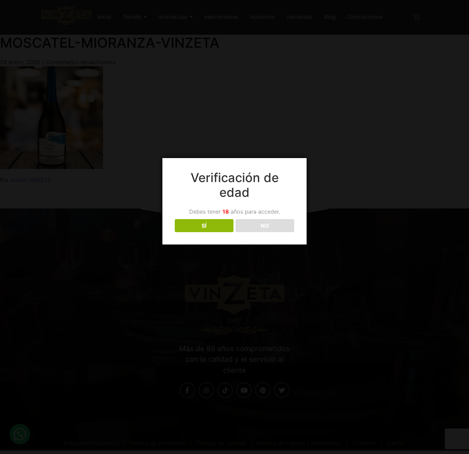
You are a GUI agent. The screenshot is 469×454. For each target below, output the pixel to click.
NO (265, 225)
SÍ (204, 225)
